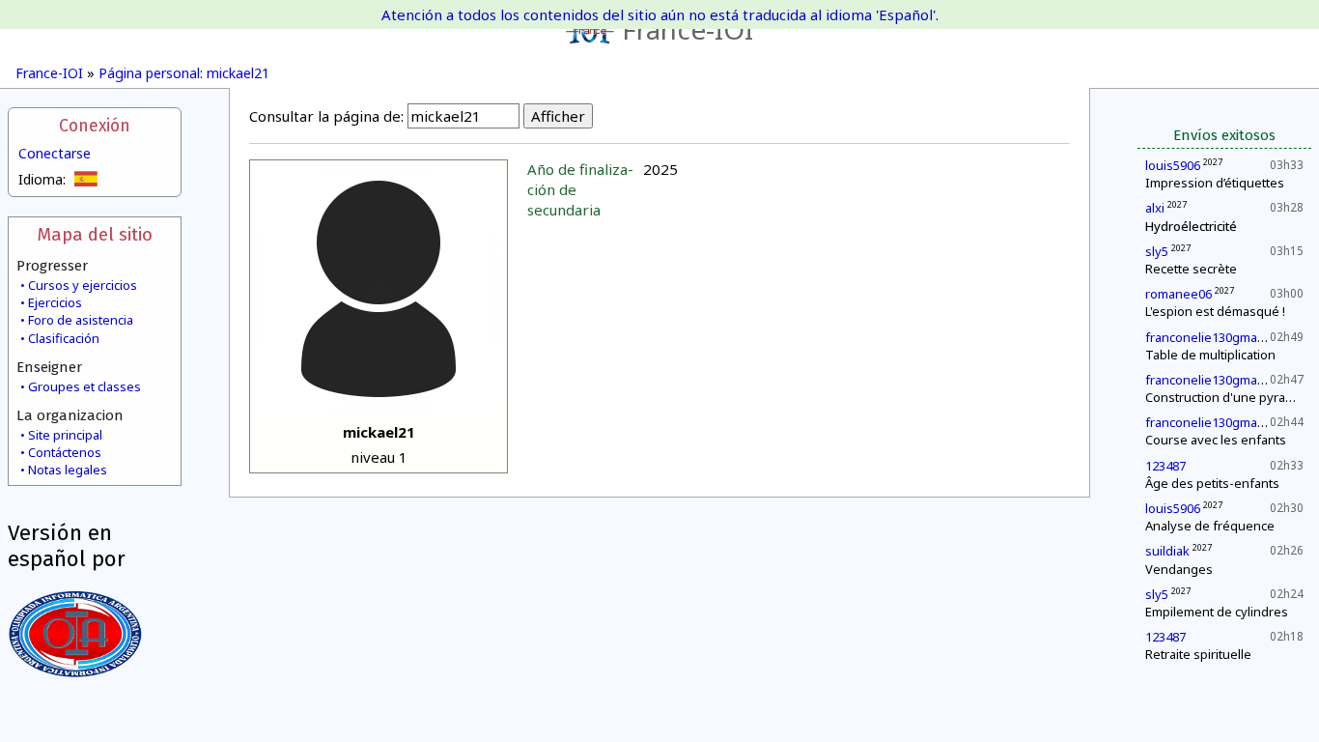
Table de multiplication (1210, 354)
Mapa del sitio (95, 234)
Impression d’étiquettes (1214, 182)
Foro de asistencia (80, 319)
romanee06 (1178, 293)
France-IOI (687, 29)
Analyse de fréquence (1210, 525)
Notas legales (67, 469)
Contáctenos (64, 452)
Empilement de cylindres (1216, 611)
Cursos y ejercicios (82, 285)
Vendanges (1179, 569)
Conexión (94, 126)
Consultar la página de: (326, 116)
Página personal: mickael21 (183, 73)
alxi (1155, 207)
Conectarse (54, 153)
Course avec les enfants (1215, 439)
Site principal (65, 434)
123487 (1165, 465)
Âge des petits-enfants (1212, 483)
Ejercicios (55, 302)
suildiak (1167, 550)
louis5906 (1172, 165)
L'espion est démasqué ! (1215, 311)
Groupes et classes (84, 386)
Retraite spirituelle (1198, 654)
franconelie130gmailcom (1216, 337)
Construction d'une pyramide (1229, 397)
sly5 (1156, 251)
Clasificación (63, 338)
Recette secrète (1191, 268)
